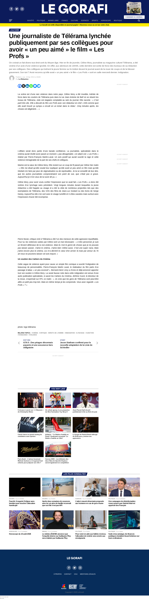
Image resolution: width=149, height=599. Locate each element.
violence (33, 335)
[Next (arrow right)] (3, 598)
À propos (58, 574)
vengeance (23, 335)
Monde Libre (53, 20)
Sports (95, 20)
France (65, 20)
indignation (70, 333)
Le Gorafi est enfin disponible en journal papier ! (74, 25)
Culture (74, 20)
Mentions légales (87, 574)
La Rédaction (23, 79)
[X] (23, 86)
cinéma (35, 333)
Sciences (85, 20)
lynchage (80, 333)
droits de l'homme (56, 333)
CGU (75, 574)
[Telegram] (39, 86)
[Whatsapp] (31, 86)
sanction (90, 333)
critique (43, 333)
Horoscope (106, 20)
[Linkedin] (27, 86)
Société (30, 20)
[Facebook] (20, 86)
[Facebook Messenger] (35, 86)
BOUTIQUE (118, 20)
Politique (41, 20)
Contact (67, 574)
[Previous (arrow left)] (1, 598)
